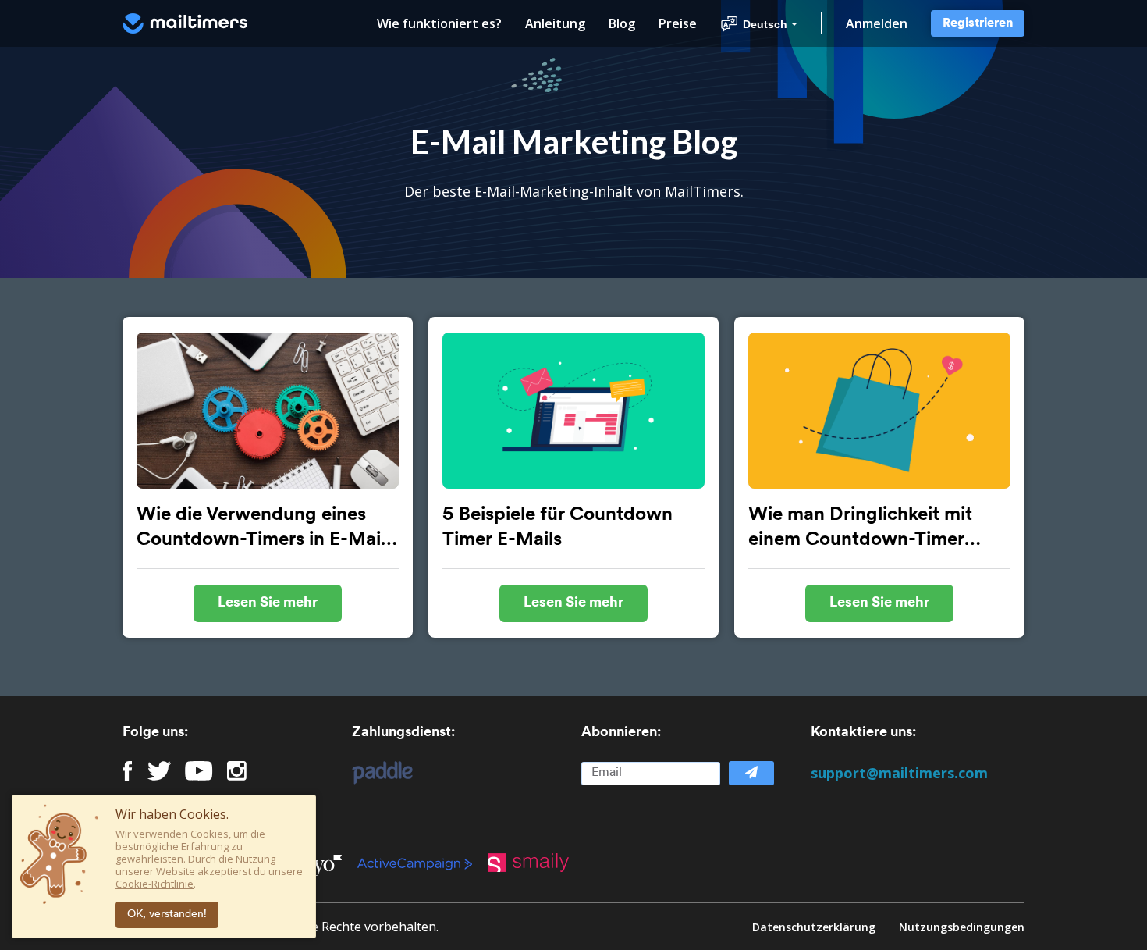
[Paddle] (374, 773)
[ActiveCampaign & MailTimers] (422, 862)
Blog (622, 23)
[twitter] (159, 771)
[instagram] (237, 771)
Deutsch (765, 24)
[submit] (751, 773)
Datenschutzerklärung (813, 927)
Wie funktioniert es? (439, 23)
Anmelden (876, 23)
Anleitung (555, 23)
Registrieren (978, 23)
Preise (678, 23)
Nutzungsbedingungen (961, 927)
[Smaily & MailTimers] (536, 862)
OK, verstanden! (167, 914)
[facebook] (128, 771)
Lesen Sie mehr (268, 603)
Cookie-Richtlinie (154, 884)
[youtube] (198, 771)
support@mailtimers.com (899, 772)
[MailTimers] (185, 23)
